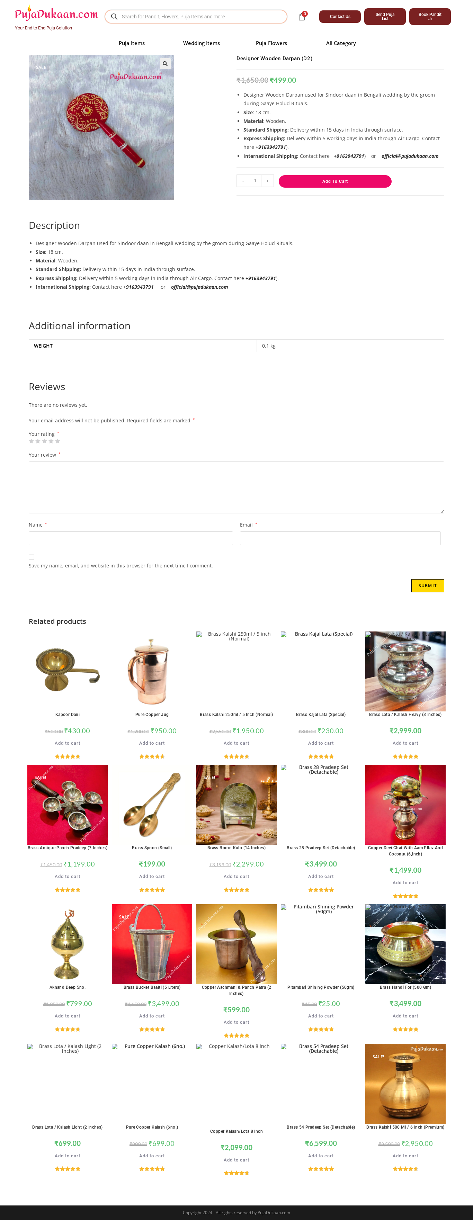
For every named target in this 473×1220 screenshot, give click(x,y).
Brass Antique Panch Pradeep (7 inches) (67, 847)
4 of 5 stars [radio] (50, 441)
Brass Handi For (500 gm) (405, 987)
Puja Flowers (271, 42)
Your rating (44, 434)
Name (38, 524)
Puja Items (132, 42)
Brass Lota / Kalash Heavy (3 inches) (405, 714)
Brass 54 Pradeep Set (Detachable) (321, 1127)
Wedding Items (201, 42)
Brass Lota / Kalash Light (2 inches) (67, 1127)
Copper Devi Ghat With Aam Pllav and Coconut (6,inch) (405, 850)
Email (248, 524)
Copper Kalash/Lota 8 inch (236, 1131)
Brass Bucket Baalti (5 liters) (152, 987)
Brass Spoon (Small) (152, 847)
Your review (45, 454)
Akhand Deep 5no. (68, 987)
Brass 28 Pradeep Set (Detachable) (321, 847)
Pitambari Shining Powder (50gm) (320, 987)
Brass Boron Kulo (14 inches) (236, 847)
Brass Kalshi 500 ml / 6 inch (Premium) (405, 1127)
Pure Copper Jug (152, 714)
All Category (341, 42)
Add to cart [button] (67, 743)
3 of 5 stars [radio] (44, 441)
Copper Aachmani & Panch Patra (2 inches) (236, 990)
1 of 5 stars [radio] (31, 441)
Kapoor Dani (67, 714)
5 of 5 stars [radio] (57, 441)
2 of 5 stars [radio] (37, 441)
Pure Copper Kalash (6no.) (152, 1127)
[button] (165, 63)
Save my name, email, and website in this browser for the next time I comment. (121, 565)
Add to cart (335, 181)
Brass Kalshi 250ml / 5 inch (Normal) (236, 714)
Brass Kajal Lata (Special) (321, 714)
